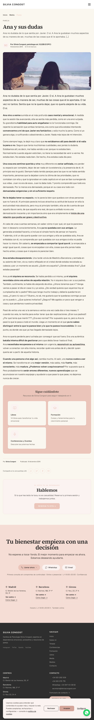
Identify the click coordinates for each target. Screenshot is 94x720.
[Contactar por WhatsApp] (86, 712)
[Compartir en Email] (48, 470)
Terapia (52, 644)
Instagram (6, 647)
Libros (51, 655)
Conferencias (54, 647)
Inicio (5, 15)
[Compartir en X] (36, 470)
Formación (53, 651)
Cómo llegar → (11, 600)
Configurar (81, 708)
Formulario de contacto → (59, 693)
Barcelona (7, 685)
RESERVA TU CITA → (47, 506)
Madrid (6, 678)
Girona (5, 692)
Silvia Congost (11, 462)
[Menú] (89, 4)
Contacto (53, 666)
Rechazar (51, 708)
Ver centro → (11, 597)
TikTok (14, 647)
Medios (52, 662)
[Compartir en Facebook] (42, 470)
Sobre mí (52, 640)
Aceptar (67, 708)
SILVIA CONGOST (14, 4)
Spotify (20, 647)
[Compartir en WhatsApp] (30, 470)
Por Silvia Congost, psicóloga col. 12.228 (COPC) (30, 44)
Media (11, 15)
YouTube (28, 647)
